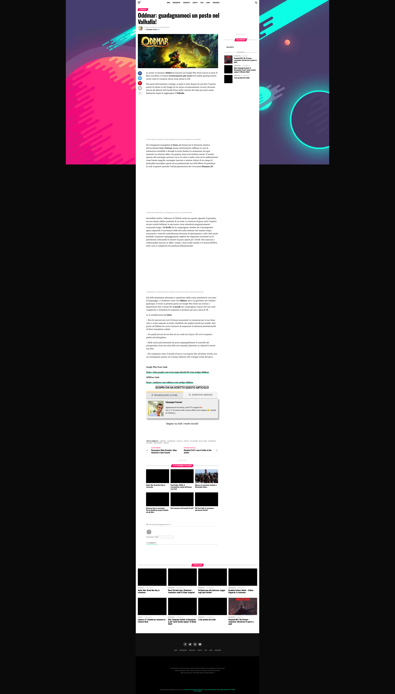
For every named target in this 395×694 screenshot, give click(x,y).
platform (194, 441)
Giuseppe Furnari (151, 29)
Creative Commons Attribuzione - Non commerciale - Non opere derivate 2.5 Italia (209, 690)
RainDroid (212, 441)
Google (179, 441)
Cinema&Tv (186, 2)
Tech (201, 2)
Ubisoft (166, 443)
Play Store (203, 441)
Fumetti (195, 2)
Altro (208, 2)
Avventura (171, 441)
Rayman (149, 443)
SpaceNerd (216, 2)
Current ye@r (150, 537)
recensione (158, 443)
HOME (168, 2)
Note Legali (197, 691)
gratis (186, 441)
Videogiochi (176, 2)
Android (163, 441)
